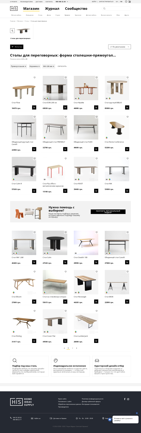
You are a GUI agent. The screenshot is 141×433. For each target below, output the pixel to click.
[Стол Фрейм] (86, 88)
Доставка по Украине (59, 418)
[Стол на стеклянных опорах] (55, 282)
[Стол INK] (117, 169)
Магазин (31, 8)
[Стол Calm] (55, 243)
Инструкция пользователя (90, 404)
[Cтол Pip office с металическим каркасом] (55, 169)
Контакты (49, 2)
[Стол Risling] (24, 321)
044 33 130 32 (17, 417)
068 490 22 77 (17, 419)
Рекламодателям (26, 2)
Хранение (78, 15)
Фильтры (18, 47)
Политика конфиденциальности (92, 399)
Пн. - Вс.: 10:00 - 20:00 (86, 418)
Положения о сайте (64, 401)
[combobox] (119, 47)
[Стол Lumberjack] (86, 321)
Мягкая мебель (16, 15)
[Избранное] (126, 1)
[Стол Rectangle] (86, 282)
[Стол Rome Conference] (117, 127)
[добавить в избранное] (34, 77)
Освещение (30, 15)
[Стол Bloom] (24, 282)
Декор (49, 15)
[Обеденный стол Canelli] (117, 243)
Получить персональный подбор (108, 211)
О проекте (13, 2)
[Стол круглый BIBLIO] (117, 88)
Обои (118, 15)
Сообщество (76, 8)
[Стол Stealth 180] (86, 243)
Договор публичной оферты (91, 401)
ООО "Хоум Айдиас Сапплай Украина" (75, 426)
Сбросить (62, 66)
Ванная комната (106, 15)
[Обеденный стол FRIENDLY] (55, 127)
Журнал (52, 8)
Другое (127, 15)
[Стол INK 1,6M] (24, 243)
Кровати (67, 15)
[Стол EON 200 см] (55, 88)
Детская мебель (91, 15)
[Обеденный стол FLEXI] (86, 127)
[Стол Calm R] (24, 169)
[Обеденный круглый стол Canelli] (24, 127)
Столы (40, 15)
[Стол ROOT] (86, 169)
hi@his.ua (37, 418)
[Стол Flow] (24, 88)
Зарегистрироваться (106, 1)
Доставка (39, 2)
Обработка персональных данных (69, 404)
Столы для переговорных (20, 38)
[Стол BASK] (117, 282)
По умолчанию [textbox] (119, 47)
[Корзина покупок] (129, 2)
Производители (63, 407)
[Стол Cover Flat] (55, 321)
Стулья (58, 15)
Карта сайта (62, 399)
